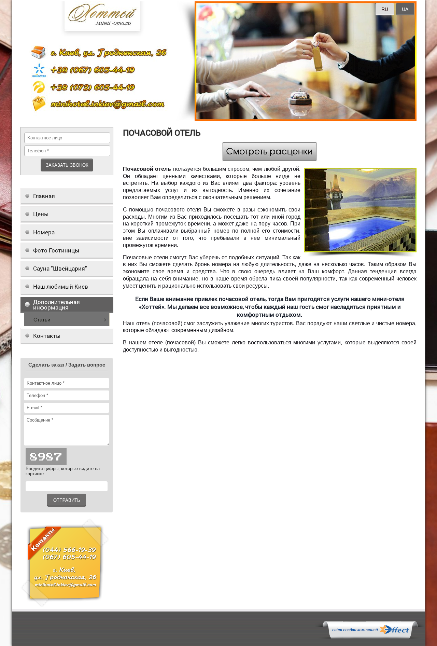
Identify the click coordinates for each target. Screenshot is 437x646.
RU (384, 9)
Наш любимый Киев (60, 286)
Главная (44, 196)
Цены (40, 214)
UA (405, 9)
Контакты (46, 336)
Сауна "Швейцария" (60, 268)
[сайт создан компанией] (370, 637)
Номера (44, 232)
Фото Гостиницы (56, 250)
